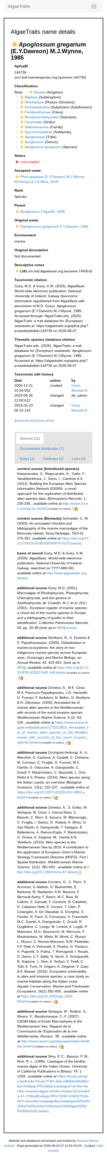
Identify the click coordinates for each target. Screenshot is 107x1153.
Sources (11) (30, 438)
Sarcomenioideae (38, 132)
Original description (31, 250)
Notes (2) (27, 459)
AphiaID (21, 66)
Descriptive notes (29, 265)
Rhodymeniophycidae (42, 117)
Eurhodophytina (37, 107)
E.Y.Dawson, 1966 (54, 226)
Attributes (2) (53, 459)
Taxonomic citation (30, 280)
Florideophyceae (38, 112)
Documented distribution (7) (42, 449)
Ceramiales (34, 122)
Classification (26, 86)
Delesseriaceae (37, 127)
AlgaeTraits (19, 6)
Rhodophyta (34, 102)
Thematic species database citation (44, 339)
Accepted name (27, 170)
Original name (26, 220)
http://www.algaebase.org (66, 573)
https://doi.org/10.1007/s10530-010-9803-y (51, 792)
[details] (42, 508)
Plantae (40, 92)
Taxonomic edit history (34, 374)
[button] (15, 44)
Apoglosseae (35, 137)
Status (19, 156)
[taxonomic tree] (25, 420)
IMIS (60, 628)
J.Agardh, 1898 (42, 211)
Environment (25, 235)
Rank (18, 190)
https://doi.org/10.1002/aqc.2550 (46, 996)
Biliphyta (31, 97)
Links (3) (79, 459)
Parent (19, 205)
